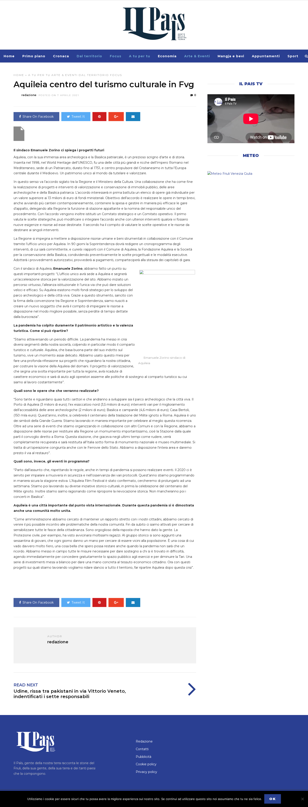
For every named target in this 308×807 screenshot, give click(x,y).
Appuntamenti (266, 56)
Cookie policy (146, 764)
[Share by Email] (133, 116)
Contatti (142, 749)
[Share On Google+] (116, 116)
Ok (272, 799)
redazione (28, 95)
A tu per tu (139, 56)
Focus (115, 56)
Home (9, 56)
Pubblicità (143, 757)
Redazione (144, 741)
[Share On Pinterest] (99, 116)
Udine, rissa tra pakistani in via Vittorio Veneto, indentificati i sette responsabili (70, 693)
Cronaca (61, 56)
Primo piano (33, 56)
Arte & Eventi (197, 56)
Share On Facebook (38, 117)
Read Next (26, 685)
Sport (292, 56)
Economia (167, 56)
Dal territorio (89, 56)
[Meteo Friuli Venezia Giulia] (250, 174)
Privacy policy (146, 772)
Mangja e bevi (231, 56)
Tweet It (78, 117)
